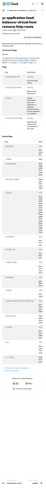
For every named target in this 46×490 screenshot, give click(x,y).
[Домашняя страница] (10, 4)
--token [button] (8, 290)
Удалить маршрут (13, 371)
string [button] (30, 77)
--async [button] (8, 98)
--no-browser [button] (10, 316)
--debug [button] (8, 159)
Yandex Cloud (21, 30)
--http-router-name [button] (13, 87)
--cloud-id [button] (9, 237)
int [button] (40, 193)
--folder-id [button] (10, 249)
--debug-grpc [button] (10, 164)
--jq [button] (7, 342)
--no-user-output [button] (12, 179)
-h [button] (6, 357)
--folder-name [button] (11, 262)
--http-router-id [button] (12, 77)
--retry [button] (8, 193)
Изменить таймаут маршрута (17, 368)
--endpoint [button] (9, 277)
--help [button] (11, 357)
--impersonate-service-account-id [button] (19, 301)
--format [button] (8, 327)
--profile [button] (9, 146)
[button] (33, 4)
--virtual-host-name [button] (13, 118)
